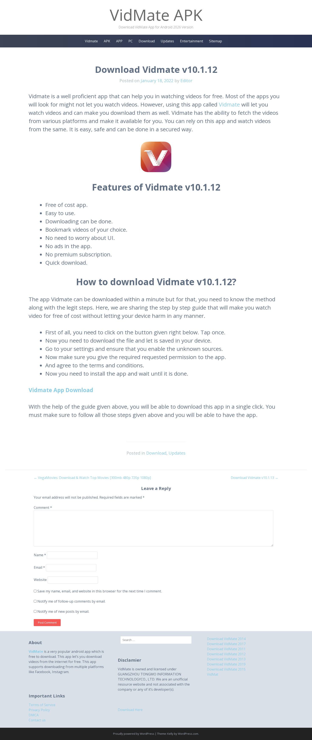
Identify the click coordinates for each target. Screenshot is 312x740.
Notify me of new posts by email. (63, 611)
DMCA (34, 715)
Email (39, 567)
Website (40, 579)
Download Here (130, 709)
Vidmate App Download (61, 390)
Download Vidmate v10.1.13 (254, 477)
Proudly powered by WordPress (133, 734)
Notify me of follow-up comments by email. (71, 601)
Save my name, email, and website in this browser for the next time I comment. (99, 591)
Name (40, 555)
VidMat (212, 674)
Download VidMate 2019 (226, 664)
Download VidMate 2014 (226, 638)
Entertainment (191, 41)
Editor (186, 80)
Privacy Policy (39, 710)
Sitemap (215, 41)
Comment (43, 507)
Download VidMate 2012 (226, 654)
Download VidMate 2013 (226, 659)
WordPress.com (188, 734)
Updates (167, 41)
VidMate (36, 651)
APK (107, 41)
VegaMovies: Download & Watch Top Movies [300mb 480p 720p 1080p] (92, 477)
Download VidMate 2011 (226, 649)
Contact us (37, 720)
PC (130, 41)
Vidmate (91, 41)
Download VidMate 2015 (226, 669)
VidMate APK (156, 14)
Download (147, 41)
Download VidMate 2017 (226, 644)
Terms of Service (42, 705)
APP (119, 41)
